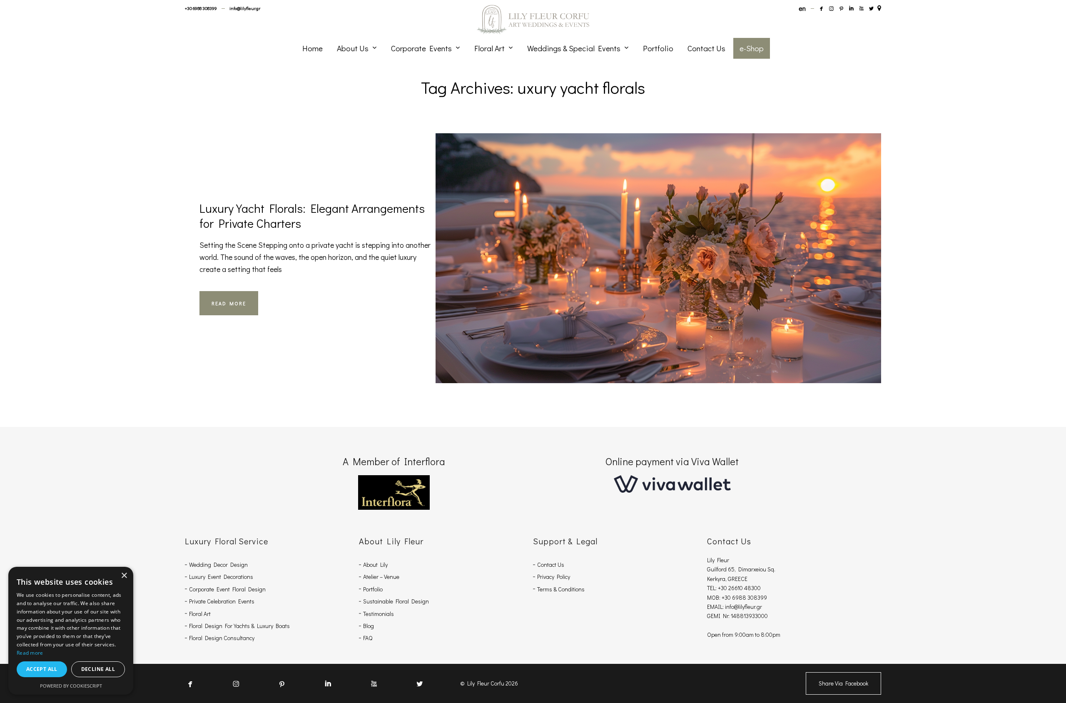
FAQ (367, 638)
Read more (30, 652)
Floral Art (200, 614)
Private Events (604, 247)
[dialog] (70, 631)
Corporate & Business (604, 234)
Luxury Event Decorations (221, 577)
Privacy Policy (553, 577)
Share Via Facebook (843, 683)
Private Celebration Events (221, 601)
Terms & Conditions (561, 589)
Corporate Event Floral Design (227, 589)
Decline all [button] (98, 669)
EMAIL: (716, 607)
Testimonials (378, 614)
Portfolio (373, 589)
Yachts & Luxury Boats (694, 247)
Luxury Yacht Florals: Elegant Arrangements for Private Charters (312, 215)
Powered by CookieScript (71, 686)
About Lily (375, 564)
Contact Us (550, 564)
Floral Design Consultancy (221, 638)
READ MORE (229, 303)
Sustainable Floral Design (396, 601)
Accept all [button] (41, 669)
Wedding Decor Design (218, 564)
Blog (368, 626)
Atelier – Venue (381, 577)
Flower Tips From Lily (710, 234)
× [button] (124, 576)
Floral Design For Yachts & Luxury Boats (239, 626)
